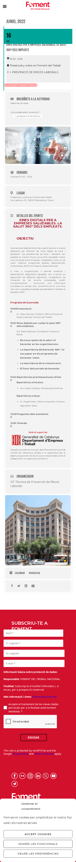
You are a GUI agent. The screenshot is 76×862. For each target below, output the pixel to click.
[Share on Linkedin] (26, 586)
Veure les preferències (38, 853)
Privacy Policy (20, 753)
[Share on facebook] (12, 586)
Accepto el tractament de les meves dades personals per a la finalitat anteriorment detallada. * (33, 707)
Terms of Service (44, 753)
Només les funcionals (38, 844)
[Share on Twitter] (19, 586)
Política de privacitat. (44, 696)
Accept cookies (38, 834)
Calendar (20, 572)
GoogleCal (34, 572)
